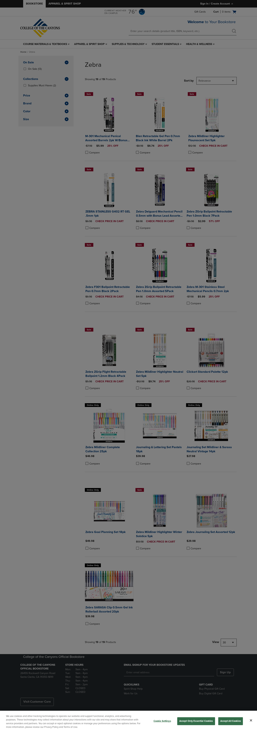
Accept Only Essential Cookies (196, 721)
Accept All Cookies (230, 721)
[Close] (251, 720)
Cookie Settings (162, 721)
